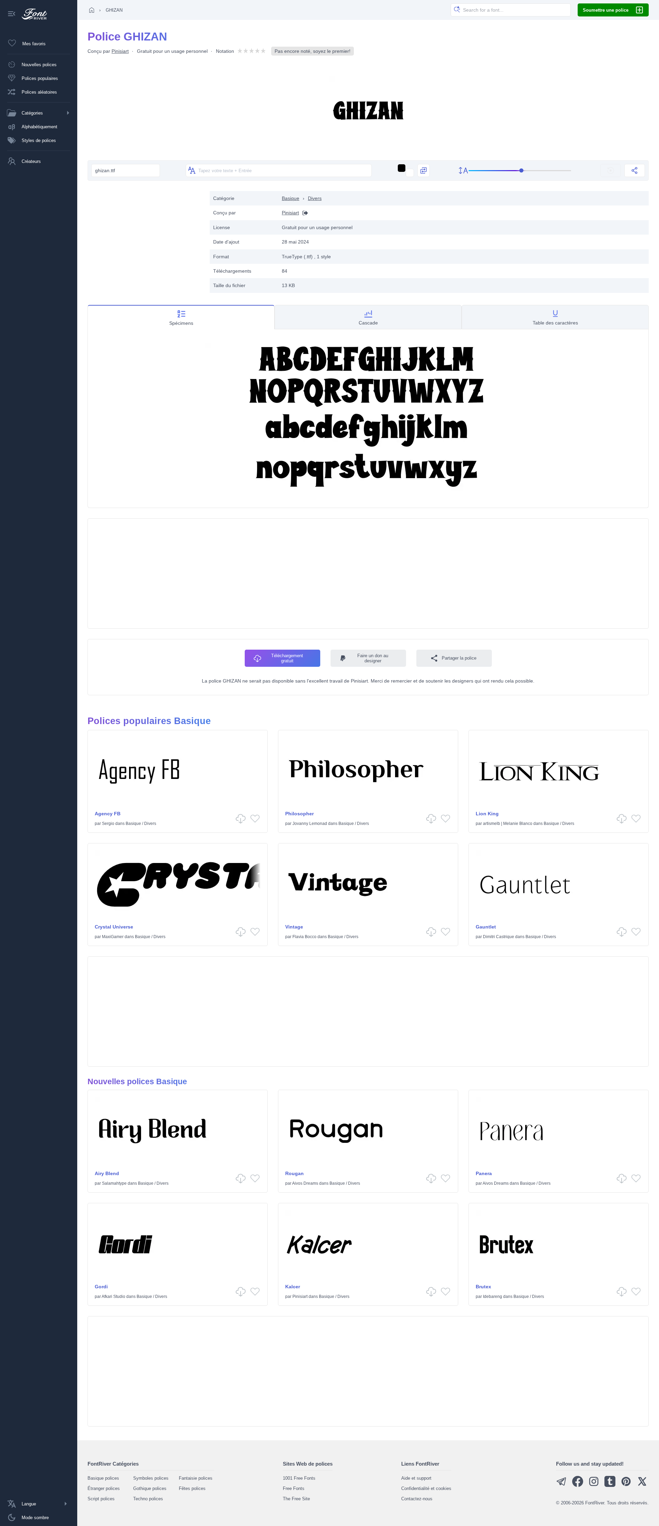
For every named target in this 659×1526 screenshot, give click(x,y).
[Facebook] (577, 1485)
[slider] (520, 170)
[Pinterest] (626, 1485)
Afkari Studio (113, 1296)
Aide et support (416, 1478)
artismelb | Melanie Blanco (507, 823)
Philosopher (299, 813)
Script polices (101, 1498)
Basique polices (103, 1478)
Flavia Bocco (304, 936)
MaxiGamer (113, 936)
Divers (315, 198)
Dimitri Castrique (498, 936)
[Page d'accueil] (92, 10)
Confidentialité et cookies (426, 1488)
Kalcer (292, 1286)
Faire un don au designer (372, 658)
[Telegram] (561, 1485)
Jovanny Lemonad (309, 823)
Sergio (108, 823)
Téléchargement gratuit (287, 658)
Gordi (101, 1286)
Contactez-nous (416, 1498)
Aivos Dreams (305, 1183)
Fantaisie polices (195, 1478)
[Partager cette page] (634, 170)
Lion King (487, 813)
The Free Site (296, 1498)
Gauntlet (486, 927)
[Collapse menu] (11, 14)
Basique (290, 198)
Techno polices (148, 1498)
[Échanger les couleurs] (423, 170)
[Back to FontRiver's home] (31, 14)
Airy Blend (107, 1173)
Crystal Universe (114, 927)
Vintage (294, 927)
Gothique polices (149, 1488)
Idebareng (492, 1296)
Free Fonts (293, 1488)
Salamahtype (114, 1183)
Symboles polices (151, 1478)
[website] (303, 213)
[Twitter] (642, 1485)
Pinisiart (120, 51)
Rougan (294, 1173)
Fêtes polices (192, 1488)
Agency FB (107, 813)
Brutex (483, 1286)
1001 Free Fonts (299, 1478)
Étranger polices (104, 1488)
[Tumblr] (609, 1485)
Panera (484, 1173)
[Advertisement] (145, 239)
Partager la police (459, 658)
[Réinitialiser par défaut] (610, 170)
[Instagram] (593, 1485)
